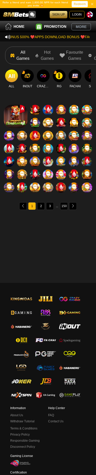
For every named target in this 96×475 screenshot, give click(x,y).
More (81, 27)
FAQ (51, 415)
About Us (16, 415)
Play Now (15, 121)
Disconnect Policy (22, 447)
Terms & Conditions (23, 428)
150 (64, 206)
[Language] (90, 14)
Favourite (15, 109)
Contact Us (55, 421)
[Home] (16, 14)
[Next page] (73, 206)
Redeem (80, 4)
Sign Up (58, 14)
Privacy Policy (20, 434)
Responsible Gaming (25, 440)
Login (77, 14)
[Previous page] (23, 206)
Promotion (55, 26)
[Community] (32, 14)
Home (19, 26)
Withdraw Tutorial (22, 421)
